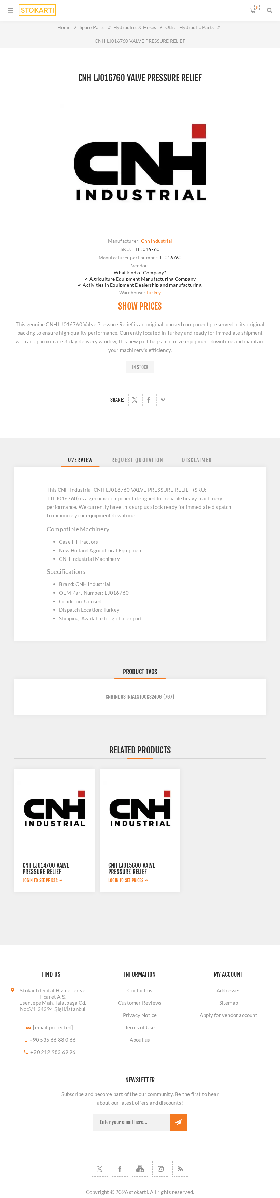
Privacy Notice (140, 1015)
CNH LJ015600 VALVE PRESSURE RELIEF (131, 869)
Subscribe (178, 1122)
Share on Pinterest (162, 400)
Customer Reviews (140, 1003)
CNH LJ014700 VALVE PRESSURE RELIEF (46, 869)
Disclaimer (197, 460)
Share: (117, 400)
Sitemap (228, 1003)
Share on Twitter (134, 400)
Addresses (228, 990)
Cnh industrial (156, 241)
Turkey (153, 292)
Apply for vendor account (228, 1015)
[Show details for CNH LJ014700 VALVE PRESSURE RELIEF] (54, 809)
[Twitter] (100, 1169)
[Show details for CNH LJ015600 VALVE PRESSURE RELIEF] (140, 809)
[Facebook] (120, 1169)
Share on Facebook (148, 400)
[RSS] (180, 1169)
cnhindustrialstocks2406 (134, 697)
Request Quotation (137, 460)
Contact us (139, 990)
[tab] (80, 460)
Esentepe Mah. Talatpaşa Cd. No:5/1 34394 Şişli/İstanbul (52, 1006)
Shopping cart (257, 7)
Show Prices (140, 306)
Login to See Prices (40, 880)
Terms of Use (140, 1027)
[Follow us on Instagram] (160, 1169)
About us (140, 1040)
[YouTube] (140, 1169)
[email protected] (53, 1027)
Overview (80, 460)
